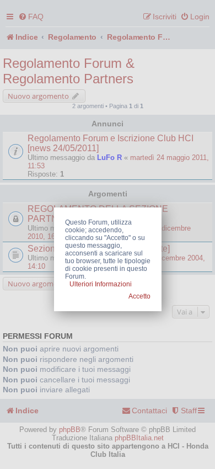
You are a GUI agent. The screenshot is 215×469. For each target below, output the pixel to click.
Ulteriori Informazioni (100, 284)
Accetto (139, 296)
